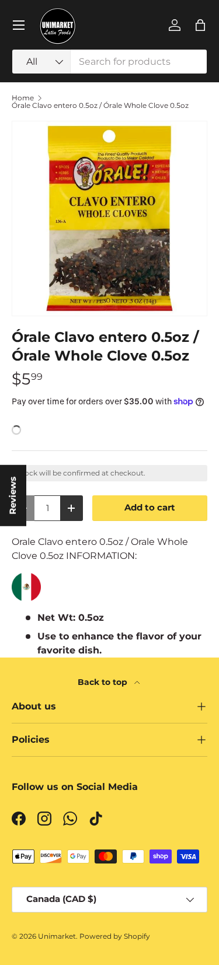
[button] (200, 25)
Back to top (104, 682)
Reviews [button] (13, 496)
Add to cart (149, 507)
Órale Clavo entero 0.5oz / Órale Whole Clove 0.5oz (100, 105)
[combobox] (109, 62)
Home (23, 98)
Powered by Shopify (114, 936)
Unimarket (57, 936)
